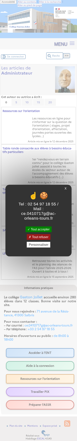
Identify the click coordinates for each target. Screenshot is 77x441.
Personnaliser (38, 244)
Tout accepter (40, 229)
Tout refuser (39, 237)
